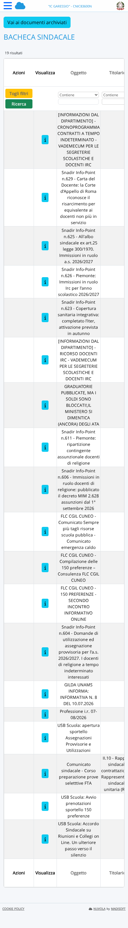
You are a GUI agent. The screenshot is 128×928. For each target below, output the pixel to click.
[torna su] (116, 910)
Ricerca (19, 104)
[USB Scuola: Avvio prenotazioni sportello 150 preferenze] (45, 806)
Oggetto (78, 72)
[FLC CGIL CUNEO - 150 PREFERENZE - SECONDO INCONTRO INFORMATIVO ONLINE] (45, 603)
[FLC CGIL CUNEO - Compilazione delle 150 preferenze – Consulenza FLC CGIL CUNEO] (45, 567)
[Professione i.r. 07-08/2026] (45, 714)
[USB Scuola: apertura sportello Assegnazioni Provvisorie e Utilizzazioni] (45, 737)
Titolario (117, 72)
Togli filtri (19, 93)
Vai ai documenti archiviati (37, 22)
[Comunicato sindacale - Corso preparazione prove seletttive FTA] (45, 773)
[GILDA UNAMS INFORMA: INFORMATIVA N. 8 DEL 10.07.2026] (45, 694)
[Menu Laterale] (8, 7)
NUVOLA (99, 909)
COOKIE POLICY (13, 909)
